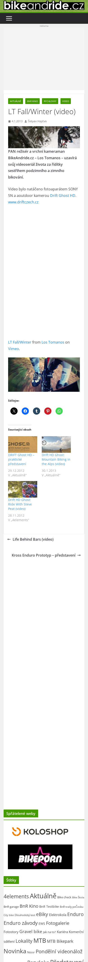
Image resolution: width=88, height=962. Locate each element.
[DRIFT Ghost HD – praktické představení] (22, 444)
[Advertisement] (44, 58)
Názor (31, 952)
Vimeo (13, 348)
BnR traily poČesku (71, 906)
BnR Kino (32, 101)
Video (65, 101)
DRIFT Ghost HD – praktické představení (21, 459)
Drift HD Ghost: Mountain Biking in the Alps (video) (56, 459)
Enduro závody (21, 923)
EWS (42, 923)
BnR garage (11, 907)
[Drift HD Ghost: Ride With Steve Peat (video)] (22, 489)
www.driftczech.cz (23, 202)
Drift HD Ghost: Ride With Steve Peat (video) (20, 504)
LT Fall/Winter (19, 342)
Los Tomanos (53, 342)
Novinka (15, 951)
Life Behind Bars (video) (33, 539)
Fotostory (11, 931)
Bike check (64, 897)
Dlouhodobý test (25, 915)
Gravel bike (30, 931)
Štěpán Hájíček (37, 121)
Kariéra (62, 931)
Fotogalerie (57, 923)
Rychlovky (50, 101)
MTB (39, 940)
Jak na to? (49, 932)
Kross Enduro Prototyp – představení (43, 555)
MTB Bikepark (60, 941)
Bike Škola (78, 897)
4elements (16, 896)
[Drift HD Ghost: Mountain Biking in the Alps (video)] (56, 444)
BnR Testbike (49, 906)
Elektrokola (57, 914)
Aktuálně (15, 101)
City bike (9, 915)
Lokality (24, 941)
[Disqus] (44, 617)
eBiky (42, 914)
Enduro (75, 914)
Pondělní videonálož (59, 951)
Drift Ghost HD (62, 195)
